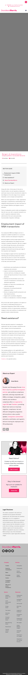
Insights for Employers (19, 611)
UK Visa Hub (19, 603)
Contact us (3, 359)
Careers (7, 578)
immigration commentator (15, 416)
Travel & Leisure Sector (7, 631)
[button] (26, 2)
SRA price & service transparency (8, 586)
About (6, 572)
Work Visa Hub (19, 607)
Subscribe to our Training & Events (19, 640)
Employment (19, 568)
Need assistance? (9, 177)
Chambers (14, 404)
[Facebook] (12, 551)
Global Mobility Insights (18, 627)
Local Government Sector (8, 602)
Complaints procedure (7, 581)
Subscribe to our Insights (19, 635)
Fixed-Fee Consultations (8, 569)
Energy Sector (6, 607)
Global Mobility (18, 576)
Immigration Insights (19, 615)
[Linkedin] (4, 429)
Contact (7, 565)
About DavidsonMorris (11, 180)
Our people (7, 575)
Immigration (19, 565)
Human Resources (19, 572)
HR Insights (19, 622)
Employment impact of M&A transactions (12, 174)
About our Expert (9, 183)
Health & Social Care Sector (7, 597)
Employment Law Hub (19, 596)
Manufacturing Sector (8, 623)
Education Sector (7, 613)
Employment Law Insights (19, 619)
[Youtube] (3, 551)
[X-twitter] (7, 429)
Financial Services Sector (7, 619)
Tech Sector (8, 610)
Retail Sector (8, 626)
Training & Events (19, 631)
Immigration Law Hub (19, 600)
